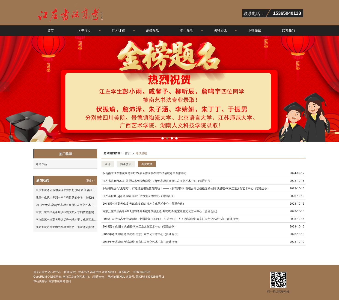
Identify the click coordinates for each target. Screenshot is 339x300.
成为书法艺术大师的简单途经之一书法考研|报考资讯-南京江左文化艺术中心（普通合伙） (66, 227)
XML (122, 276)
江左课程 (118, 30)
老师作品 (152, 30)
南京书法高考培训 (60, 281)
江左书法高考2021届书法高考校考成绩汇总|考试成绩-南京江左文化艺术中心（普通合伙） (158, 180)
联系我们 (288, 30)
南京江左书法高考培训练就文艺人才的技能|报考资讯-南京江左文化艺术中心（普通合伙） (66, 212)
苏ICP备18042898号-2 (149, 276)
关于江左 (84, 30)
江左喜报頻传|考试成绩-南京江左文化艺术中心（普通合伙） (139, 196)
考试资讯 (220, 30)
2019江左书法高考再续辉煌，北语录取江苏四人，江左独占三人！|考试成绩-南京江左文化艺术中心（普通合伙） (172, 219)
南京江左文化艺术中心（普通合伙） (85, 276)
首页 (50, 30)
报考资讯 (125, 164)
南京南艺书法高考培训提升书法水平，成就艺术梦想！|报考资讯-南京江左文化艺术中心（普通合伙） (66, 219)
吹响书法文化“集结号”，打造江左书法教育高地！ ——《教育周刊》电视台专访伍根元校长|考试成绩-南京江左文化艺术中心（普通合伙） (186, 188)
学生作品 (186, 30)
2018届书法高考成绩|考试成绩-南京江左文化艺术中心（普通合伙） (144, 203)
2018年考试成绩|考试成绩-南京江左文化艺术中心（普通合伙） (141, 234)
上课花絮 (254, 30)
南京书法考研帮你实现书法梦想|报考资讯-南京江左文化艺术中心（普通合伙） (66, 190)
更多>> (90, 180)
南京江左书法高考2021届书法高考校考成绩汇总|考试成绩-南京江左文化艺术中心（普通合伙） (161, 211)
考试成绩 (141, 153)
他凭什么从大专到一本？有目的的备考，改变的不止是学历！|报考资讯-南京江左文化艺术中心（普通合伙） (66, 197)
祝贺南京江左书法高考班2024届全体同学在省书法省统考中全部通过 (145, 173)
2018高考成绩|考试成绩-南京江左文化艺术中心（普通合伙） (140, 226)
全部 (107, 164)
